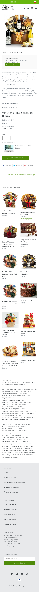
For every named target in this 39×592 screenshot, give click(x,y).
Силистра (15, 452)
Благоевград (28, 444)
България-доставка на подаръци (14, 384)
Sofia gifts (25, 437)
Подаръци (30, 413)
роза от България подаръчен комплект (16, 424)
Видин (26, 446)
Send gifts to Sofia (9, 435)
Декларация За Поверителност (14, 482)
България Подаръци (9, 389)
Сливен (21, 452)
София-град (6, 455)
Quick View (9, 151)
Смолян (27, 452)
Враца (31, 446)
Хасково (5, 457)
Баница (8, 380)
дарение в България (29, 411)
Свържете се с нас (10, 477)
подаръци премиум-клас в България (15, 420)
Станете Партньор (10, 524)
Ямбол (15, 457)
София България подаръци (11, 437)
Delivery (5, 128)
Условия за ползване (11, 492)
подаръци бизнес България (12, 411)
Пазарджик (12, 450)
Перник (19, 450)
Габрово (5, 448)
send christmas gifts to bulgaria (14, 426)
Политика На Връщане (11, 487)
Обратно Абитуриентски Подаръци (21, 175)
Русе (9, 452)
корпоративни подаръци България (14, 393)
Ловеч (31, 448)
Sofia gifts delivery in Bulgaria (13, 439)
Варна (29, 441)
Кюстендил (25, 448)
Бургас (29, 391)
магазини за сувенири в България (14, 413)
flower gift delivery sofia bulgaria (15, 395)
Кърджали (17, 448)
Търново (31, 455)
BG (12, 586)
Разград (4, 452)
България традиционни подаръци (14, 391)
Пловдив (32, 417)
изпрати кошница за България (12, 428)
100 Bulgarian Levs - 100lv (23, 145)
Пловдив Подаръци (10, 509)
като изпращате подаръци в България (15, 417)
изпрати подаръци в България (13, 433)
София (18, 435)
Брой (3, 134)
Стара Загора (15, 455)
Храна (30, 395)
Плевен (24, 450)
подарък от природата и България (14, 409)
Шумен (10, 457)
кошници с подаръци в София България (16, 402)
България (31, 382)
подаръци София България (11, 415)
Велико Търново (17, 446)
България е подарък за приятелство (15, 387)
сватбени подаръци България (12, 444)
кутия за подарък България (12, 406)
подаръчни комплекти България (13, 400)
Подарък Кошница (8, 398)
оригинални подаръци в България (14, 441)
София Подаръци (10, 505)
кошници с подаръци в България (14, 404)
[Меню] (36, 8)
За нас (6, 472)
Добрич (10, 448)
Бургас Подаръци (10, 519)
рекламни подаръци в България (13, 422)
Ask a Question (13, 65)
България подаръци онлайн (27, 389)
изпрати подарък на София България (15, 430)
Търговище (24, 455)
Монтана (5, 450)
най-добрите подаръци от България (15, 382)
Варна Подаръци (9, 514)
